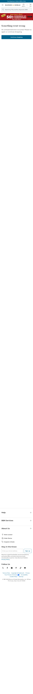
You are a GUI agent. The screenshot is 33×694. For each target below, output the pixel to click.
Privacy (27, 573)
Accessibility (24, 574)
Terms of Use (6, 573)
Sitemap (21, 576)
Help (3, 513)
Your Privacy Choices (10, 574)
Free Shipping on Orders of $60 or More (16, 1)
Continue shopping (16, 37)
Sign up (27, 551)
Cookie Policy (13, 576)
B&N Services (7, 520)
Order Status (8, 538)
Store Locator (8, 534)
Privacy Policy (5, 559)
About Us (5, 528)
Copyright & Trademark (17, 573)
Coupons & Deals (9, 542)
